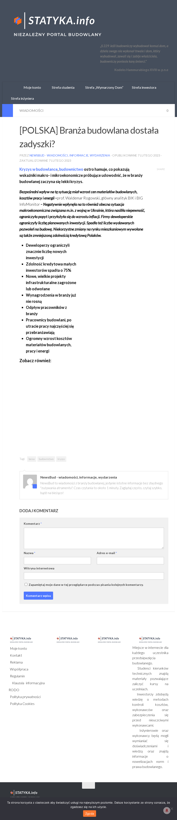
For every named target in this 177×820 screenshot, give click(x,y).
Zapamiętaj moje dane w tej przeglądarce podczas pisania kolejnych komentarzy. (86, 584)
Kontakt (15, 655)
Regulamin (17, 676)
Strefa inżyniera (21, 98)
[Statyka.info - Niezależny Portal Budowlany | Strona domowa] (57, 25)
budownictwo (71, 169)
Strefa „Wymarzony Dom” (103, 87)
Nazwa (29, 553)
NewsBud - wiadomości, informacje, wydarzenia (70, 155)
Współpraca (18, 669)
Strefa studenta (62, 87)
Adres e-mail (107, 553)
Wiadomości (31, 110)
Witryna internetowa (39, 568)
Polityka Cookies (22, 704)
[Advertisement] (117, 269)
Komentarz (33, 523)
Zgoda (89, 813)
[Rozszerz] (7, 110)
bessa (32, 459)
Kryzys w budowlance (38, 169)
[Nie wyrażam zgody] (171, 808)
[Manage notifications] (166, 810)
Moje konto (18, 648)
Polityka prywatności (25, 697)
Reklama (16, 662)
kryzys (61, 459)
